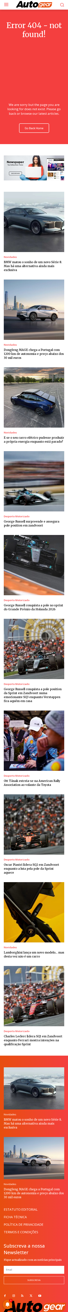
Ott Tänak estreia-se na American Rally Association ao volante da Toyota (32, 783)
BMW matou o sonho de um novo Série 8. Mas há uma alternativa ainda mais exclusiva (33, 266)
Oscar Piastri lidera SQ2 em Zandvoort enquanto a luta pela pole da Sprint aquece (31, 868)
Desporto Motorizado (16, 516)
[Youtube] (39, 1296)
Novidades (10, 257)
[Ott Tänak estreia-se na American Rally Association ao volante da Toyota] (34, 741)
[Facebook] (5, 1296)
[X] (31, 1296)
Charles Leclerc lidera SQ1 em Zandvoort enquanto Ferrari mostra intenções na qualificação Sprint (33, 1040)
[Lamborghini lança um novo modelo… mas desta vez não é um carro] (34, 912)
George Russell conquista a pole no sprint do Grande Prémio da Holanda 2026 (33, 607)
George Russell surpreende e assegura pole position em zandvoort (31, 523)
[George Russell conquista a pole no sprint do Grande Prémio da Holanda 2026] (34, 565)
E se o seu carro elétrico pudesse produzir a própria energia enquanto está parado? (34, 439)
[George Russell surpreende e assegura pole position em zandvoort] (34, 481)
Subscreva (34, 1280)
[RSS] (22, 1296)
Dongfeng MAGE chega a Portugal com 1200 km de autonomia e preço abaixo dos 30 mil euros (34, 354)
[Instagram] (13, 1296)
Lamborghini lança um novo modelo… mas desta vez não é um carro (34, 954)
